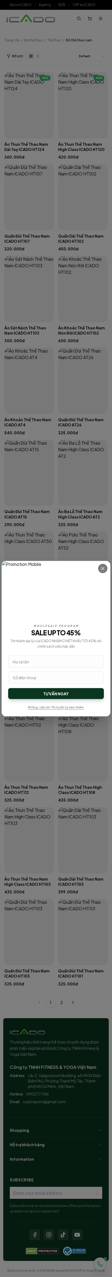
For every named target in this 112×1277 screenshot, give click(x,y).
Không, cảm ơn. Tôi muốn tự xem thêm (56, 707)
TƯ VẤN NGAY (56, 693)
